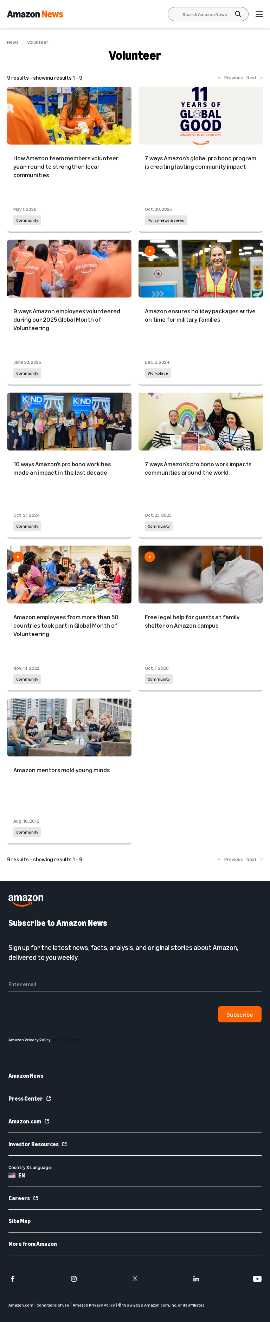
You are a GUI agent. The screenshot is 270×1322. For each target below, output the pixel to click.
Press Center (25, 1098)
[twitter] (135, 1279)
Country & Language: (30, 1167)
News (13, 42)
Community (27, 220)
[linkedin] (196, 1279)
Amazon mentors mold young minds (61, 770)
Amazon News (25, 1075)
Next (254, 77)
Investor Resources (33, 1144)
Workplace (158, 373)
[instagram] (74, 1279)
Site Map (19, 1220)
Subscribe (239, 1014)
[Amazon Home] (35, 14)
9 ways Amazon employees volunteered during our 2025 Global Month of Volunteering (66, 319)
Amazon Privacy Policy (94, 1305)
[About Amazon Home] (25, 901)
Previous (230, 77)
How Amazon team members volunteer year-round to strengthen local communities (65, 166)
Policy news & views (166, 220)
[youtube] (257, 1279)
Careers (19, 1198)
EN (21, 1175)
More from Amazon (32, 1243)
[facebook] (12, 1279)
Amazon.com (24, 1121)
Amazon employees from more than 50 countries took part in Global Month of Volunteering (65, 625)
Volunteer (37, 42)
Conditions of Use (53, 1305)
